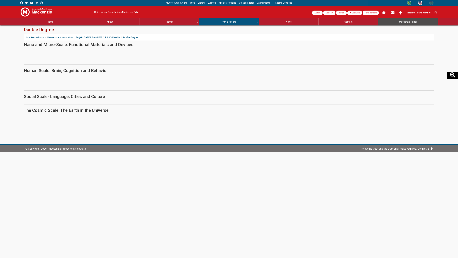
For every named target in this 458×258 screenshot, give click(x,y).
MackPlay (329, 13)
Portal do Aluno (371, 13)
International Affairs (419, 13)
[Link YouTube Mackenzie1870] (31, 3)
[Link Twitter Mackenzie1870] (26, 3)
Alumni (317, 13)
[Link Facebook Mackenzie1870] (21, 3)
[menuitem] (176, 3)
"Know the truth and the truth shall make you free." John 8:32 (396, 148)
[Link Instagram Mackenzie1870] (41, 3)
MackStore (355, 13)
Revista (341, 13)
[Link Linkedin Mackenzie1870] (37, 3)
